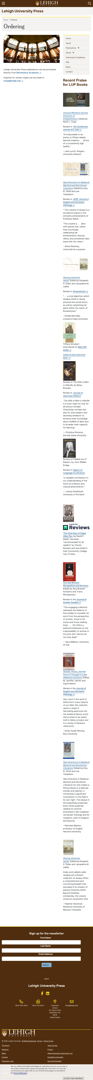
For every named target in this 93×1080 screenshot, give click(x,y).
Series (69, 52)
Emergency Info (7, 1061)
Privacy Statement (20, 1073)
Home (6, 20)
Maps (4, 1053)
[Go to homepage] (46, 1033)
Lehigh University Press (22, 10)
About (72, 43)
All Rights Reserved (29, 1041)
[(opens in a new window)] (47, 3)
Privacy (40, 1041)
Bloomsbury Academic (27, 72)
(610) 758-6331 (38, 1005)
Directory (5, 1049)
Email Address (46, 954)
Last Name (45, 945)
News (72, 67)
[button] (89, 3)
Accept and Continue (73, 1078)
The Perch (5, 1045)
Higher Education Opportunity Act (60, 1053)
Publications (71, 48)
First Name (45, 937)
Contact (73, 71)
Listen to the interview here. (74, 356)
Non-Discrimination (55, 1061)
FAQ (71, 62)
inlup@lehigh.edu (12, 80)
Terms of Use (48, 1041)
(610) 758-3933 (21, 1005)
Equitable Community (55, 1057)
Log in (46, 978)
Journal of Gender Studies (74, 601)
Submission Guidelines (77, 57)
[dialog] (46, 1072)
